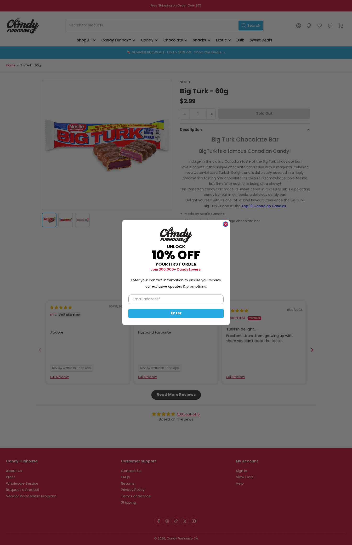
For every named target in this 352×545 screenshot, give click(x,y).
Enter (176, 313)
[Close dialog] (225, 224)
